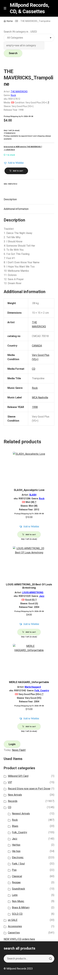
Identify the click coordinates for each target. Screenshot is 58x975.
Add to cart (18, 171)
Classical (17, 876)
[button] (14, 163)
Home (10, 21)
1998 (35, 407)
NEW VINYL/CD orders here (19, 939)
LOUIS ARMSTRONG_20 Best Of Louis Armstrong (29, 586)
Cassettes (14, 932)
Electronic (18, 857)
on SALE (12, 920)
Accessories (15, 926)
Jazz (41, 596)
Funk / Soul (18, 863)
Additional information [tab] (16, 208)
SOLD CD (17, 913)
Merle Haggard (33, 687)
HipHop (16, 844)
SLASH (32, 494)
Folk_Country (41, 690)
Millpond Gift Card (18, 776)
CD (16, 21)
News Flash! (19, 750)
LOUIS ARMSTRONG (32, 592)
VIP (10, 782)
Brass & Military (20, 907)
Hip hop (16, 851)
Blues (15, 826)
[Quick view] (50, 457)
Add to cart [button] (31, 535)
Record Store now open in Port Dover (29, 788)
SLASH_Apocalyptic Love (29, 490)
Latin (15, 895)
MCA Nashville (40, 397)
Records (12, 801)
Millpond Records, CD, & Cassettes (29, 8)
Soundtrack (18, 888)
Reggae (16, 882)
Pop (14, 869)
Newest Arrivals (21, 813)
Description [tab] (10, 199)
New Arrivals (15, 794)
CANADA (37, 345)
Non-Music (18, 901)
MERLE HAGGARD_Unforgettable (29, 682)
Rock (13, 95)
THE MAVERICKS (19, 91)
